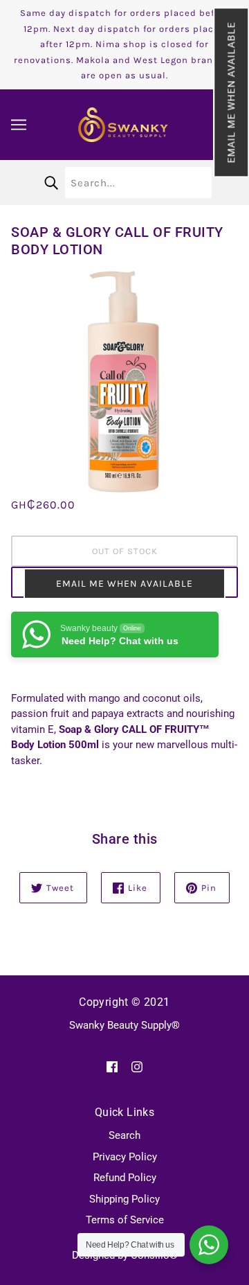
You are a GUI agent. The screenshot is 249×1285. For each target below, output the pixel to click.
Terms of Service (125, 1220)
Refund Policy (124, 1177)
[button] (231, 92)
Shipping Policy (124, 1199)
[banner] (123, 123)
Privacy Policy (125, 1157)
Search (124, 1135)
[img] (112, 1066)
